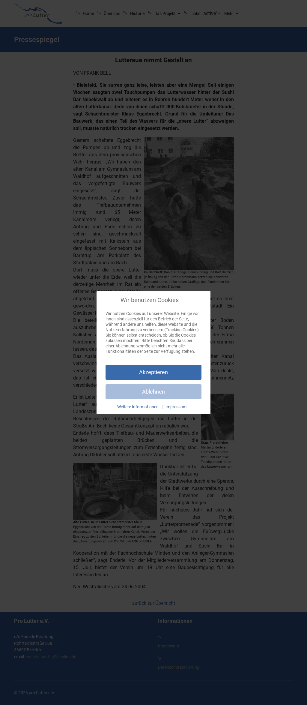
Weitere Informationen (138, 406)
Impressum (175, 406)
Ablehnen (153, 391)
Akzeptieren (153, 372)
